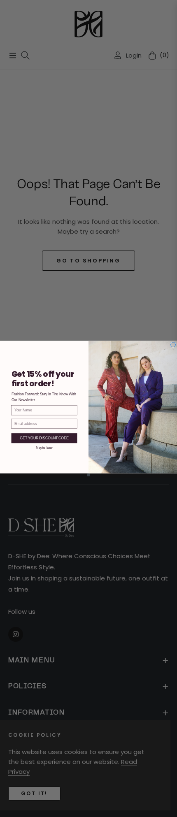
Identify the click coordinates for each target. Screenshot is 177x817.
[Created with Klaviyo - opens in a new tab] (88, 474)
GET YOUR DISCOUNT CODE (44, 438)
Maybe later (44, 447)
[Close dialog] (173, 344)
